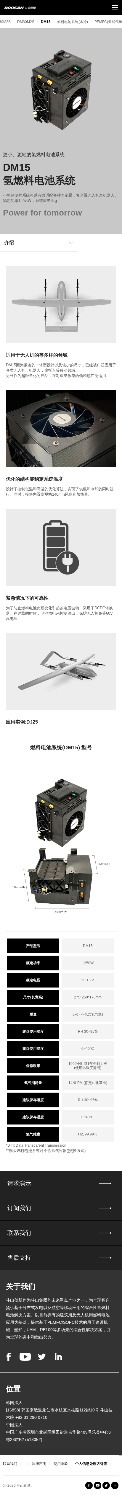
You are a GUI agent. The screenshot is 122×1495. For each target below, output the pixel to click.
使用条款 (61, 1464)
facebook (8, 1357)
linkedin (58, 1357)
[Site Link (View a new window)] (106, 1485)
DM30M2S (25, 22)
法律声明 (39, 1464)
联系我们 (19, 1233)
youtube (25, 1357)
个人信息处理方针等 (91, 1464)
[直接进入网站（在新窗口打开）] (89, 1485)
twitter (41, 1357)
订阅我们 (19, 1208)
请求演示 (19, 1183)
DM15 (46, 22)
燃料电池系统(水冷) (72, 22)
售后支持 (19, 1257)
